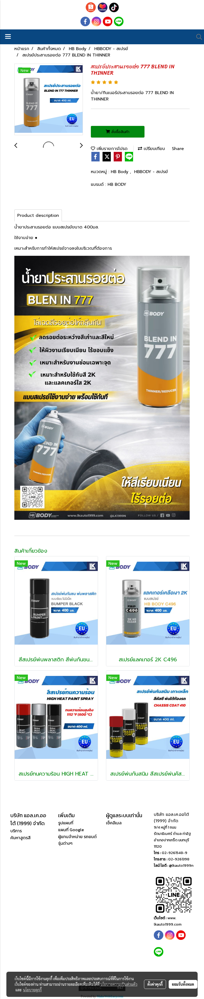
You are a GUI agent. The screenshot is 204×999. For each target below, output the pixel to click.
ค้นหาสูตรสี (20, 837)
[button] (197, 37)
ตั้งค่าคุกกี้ (155, 984)
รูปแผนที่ (65, 823)
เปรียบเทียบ (153, 149)
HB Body (120, 172)
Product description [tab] (38, 215)
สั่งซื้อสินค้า (119, 132)
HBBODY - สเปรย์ (151, 172)
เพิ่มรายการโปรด (111, 149)
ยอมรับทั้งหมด (183, 984)
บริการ (16, 831)
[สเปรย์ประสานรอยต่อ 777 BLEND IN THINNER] (49, 99)
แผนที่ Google (71, 829)
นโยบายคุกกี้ (32, 989)
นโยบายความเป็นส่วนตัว (118, 984)
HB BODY (117, 184)
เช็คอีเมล (114, 823)
